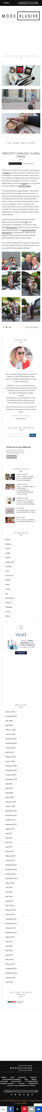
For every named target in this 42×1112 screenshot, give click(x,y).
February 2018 (10, 802)
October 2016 (10, 874)
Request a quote (7, 1083)
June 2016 (9, 892)
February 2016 (10, 910)
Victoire (6, 173)
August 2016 (9, 883)
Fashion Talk (9, 562)
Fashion (8, 557)
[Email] (31, 1109)
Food (7, 571)
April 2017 (9, 847)
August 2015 (9, 937)
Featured (8, 566)
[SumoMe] (38, 1109)
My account (16, 1081)
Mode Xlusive (15, 163)
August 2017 (9, 829)
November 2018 (11, 770)
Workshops (33, 1083)
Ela (26, 222)
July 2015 (8, 941)
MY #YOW (4, 1081)
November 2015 (11, 923)
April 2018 (9, 793)
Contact (33, 1077)
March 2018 (9, 797)
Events (7, 548)
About (4, 1077)
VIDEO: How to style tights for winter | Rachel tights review (26, 502)
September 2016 (11, 878)
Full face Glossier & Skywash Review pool (26, 520)
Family (7, 553)
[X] (17, 1109)
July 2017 (8, 833)
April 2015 (9, 955)
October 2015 (10, 928)
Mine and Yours (12, 227)
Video (7, 616)
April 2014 (9, 982)
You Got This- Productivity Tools (21, 1085)
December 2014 (11, 968)
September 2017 (11, 824)
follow (33, 435)
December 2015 (11, 919)
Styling (21, 1083)
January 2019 (10, 761)
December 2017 (11, 811)
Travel (7, 611)
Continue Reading (31, 327)
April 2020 (9, 725)
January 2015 (10, 964)
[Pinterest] (24, 1109)
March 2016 (9, 905)
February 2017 (10, 856)
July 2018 (8, 784)
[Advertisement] (21, 37)
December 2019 (11, 739)
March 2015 (9, 959)
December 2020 (11, 716)
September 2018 (11, 779)
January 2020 (10, 734)
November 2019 (11, 743)
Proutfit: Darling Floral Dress (21, 155)
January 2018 (10, 806)
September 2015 (11, 932)
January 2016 (10, 914)
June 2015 (9, 946)
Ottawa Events (31, 1081)
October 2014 (10, 977)
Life (6, 593)
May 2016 (9, 896)
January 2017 (10, 860)
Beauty (7, 539)
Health (7, 580)
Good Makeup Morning (11, 1079)
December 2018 (11, 766)
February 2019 (10, 757)
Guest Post (9, 575)
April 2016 (9, 901)
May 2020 (9, 721)
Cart (12, 1077)
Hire (26, 1079)
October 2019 (10, 748)
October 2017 (10, 820)
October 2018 (10, 775)
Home (7, 584)
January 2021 (10, 712)
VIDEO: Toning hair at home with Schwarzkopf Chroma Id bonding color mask (26, 490)
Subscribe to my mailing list (18, 447)
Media (34, 1079)
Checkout (22, 1077)
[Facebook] (10, 1109)
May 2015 (9, 950)
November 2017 (11, 815)
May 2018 (9, 788)
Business (8, 544)
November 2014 (11, 973)
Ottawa (8, 602)
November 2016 (11, 869)
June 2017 (9, 838)
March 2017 (9, 851)
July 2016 (8, 887)
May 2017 (9, 842)
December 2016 (11, 865)
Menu (7, 3)
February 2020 (10, 730)
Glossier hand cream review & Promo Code (26, 511)
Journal (7, 589)
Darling (24, 183)
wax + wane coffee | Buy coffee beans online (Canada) (25, 478)
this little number (24, 186)
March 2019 (9, 752)
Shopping (8, 607)
